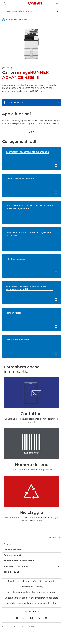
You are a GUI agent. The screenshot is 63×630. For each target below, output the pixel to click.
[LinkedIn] (31, 618)
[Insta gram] (24, 618)
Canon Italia (30, 611)
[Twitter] (39, 618)
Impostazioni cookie (46, 603)
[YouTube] (46, 618)
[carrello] (4, 3)
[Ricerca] (12, 3)
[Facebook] (17, 618)
